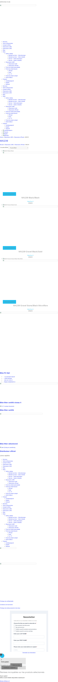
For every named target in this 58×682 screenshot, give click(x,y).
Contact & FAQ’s (7, 45)
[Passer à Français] (5, 132)
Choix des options (9, 194)
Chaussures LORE (7, 48)
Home (1, 137)
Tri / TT (10, 74)
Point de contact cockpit (12, 75)
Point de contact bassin (11, 69)
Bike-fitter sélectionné (9, 444)
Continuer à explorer (9, 667)
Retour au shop (16, 665)
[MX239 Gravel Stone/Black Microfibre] (30, 260)
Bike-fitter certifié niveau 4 (10, 403)
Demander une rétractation (29, 652)
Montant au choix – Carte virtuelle (16, 57)
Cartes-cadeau (9, 53)
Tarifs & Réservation (8, 43)
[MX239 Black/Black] (30, 152)
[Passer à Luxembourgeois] (7, 130)
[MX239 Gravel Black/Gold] (30, 206)
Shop (4, 52)
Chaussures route (12, 64)
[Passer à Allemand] (6, 135)
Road (9, 72)
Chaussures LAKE (7, 46)
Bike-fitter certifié (7, 410)
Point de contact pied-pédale (13, 67)
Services (5, 41)
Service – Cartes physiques (15, 58)
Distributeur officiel (8, 451)
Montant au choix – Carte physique (17, 55)
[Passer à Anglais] (5, 133)
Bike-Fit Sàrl (5, 373)
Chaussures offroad (13, 65)
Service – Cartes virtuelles (15, 60)
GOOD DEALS (9, 77)
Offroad (10, 70)
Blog (4, 50)
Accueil (2, 144)
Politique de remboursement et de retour (10, 608)
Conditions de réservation (6, 604)
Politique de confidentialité (6, 601)
